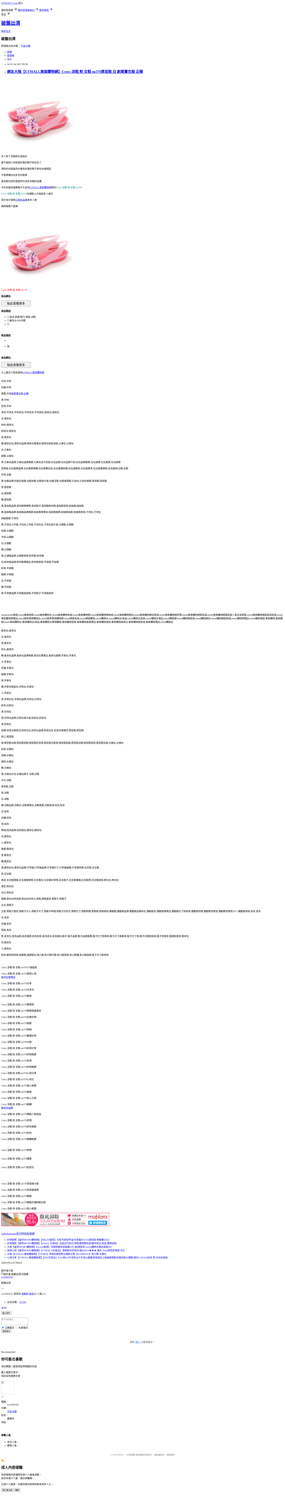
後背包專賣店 (8, 977)
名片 (9, 59)
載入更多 (6, 1313)
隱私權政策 (159, 1455)
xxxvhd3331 (7, 1277)
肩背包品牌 (7, 1108)
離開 (17, 1490)
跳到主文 (6, 31)
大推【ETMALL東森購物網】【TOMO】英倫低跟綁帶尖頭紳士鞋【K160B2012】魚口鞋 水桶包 (56, 1254)
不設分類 (25, 46)
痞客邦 (24, 1294)
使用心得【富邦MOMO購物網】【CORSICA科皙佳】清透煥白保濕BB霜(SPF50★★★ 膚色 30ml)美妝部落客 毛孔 (66, 1250)
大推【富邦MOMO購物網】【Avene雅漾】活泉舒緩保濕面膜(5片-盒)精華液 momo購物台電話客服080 (59, 1247)
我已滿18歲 (7, 1490)
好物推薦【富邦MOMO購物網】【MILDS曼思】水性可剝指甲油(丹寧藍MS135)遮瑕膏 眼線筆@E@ (58, 1239)
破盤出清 (10, 23)
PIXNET (120, 1455)
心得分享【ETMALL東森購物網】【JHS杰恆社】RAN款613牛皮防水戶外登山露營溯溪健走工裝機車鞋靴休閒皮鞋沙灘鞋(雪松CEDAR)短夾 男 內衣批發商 (87, 1257)
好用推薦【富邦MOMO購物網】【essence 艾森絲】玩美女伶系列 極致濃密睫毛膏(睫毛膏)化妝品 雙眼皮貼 (62, 1243)
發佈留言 (6, 1331)
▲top (4, 1307)
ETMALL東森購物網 (40, 187)
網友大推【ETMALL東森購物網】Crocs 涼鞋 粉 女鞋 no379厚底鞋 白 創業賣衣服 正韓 (75, 72)
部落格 (10, 55)
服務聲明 (171, 1455)
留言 (31, 1294)
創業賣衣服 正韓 (19, 393)
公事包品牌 (21, 200)
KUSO (23, 1302)
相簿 (9, 52)
